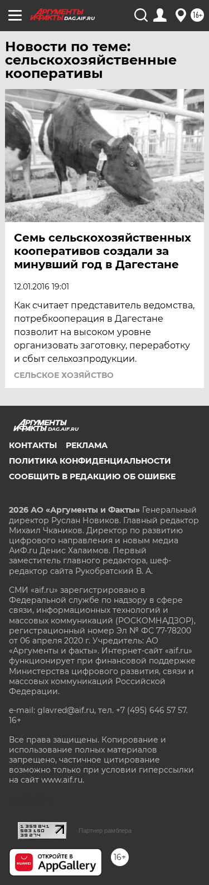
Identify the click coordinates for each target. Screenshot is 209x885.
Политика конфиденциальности (90, 461)
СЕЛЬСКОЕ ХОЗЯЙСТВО (64, 375)
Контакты (33, 445)
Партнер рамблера (105, 830)
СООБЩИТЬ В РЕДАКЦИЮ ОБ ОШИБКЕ (92, 476)
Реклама (87, 445)
